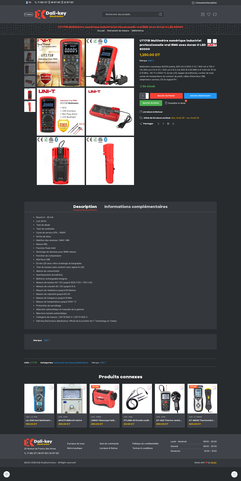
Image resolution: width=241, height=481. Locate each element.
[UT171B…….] (110, 161)
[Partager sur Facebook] (163, 124)
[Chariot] (203, 14)
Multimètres (138, 30)
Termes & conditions (142, 448)
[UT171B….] (110, 112)
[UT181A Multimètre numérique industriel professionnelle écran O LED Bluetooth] (215, 41)
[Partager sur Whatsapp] (173, 124)
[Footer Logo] (38, 442)
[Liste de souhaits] (40, 42)
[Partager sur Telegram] (168, 124)
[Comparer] (40, 48)
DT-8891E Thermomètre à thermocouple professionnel (202, 420)
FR (29, 2)
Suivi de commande (109, 443)
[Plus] (147, 94)
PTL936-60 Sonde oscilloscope (137, 420)
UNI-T (151, 60)
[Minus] (147, 97)
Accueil (100, 30)
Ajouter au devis (151, 103)
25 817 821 (68, 2)
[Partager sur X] (158, 124)
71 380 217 (42, 2)
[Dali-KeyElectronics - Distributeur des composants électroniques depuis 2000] (50, 14)
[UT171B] (29, 43)
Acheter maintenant (200, 95)
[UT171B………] (61, 161)
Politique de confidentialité (145, 443)
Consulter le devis (176, 103)
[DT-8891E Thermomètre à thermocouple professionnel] (202, 398)
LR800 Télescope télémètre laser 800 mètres (104, 420)
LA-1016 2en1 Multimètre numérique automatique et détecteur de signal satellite (39, 420)
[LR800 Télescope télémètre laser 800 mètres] (104, 398)
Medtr (214, 462)
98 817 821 (55, 2)
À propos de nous (75, 443)
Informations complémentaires (136, 206)
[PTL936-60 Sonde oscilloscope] (137, 398)
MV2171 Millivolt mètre (70, 420)
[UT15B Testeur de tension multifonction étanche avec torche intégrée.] (209, 41)
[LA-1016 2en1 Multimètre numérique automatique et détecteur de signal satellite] (39, 398)
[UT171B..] (61, 112)
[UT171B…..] (110, 62)
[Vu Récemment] (234, 474)
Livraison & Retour (152, 112)
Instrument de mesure (118, 30)
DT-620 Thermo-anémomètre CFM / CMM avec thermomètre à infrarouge (169, 420)
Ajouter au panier (166, 95)
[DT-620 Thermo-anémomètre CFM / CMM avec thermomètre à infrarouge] (170, 398)
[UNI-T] (212, 45)
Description (85, 206)
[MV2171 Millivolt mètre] (72, 398)
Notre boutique (74, 448)
